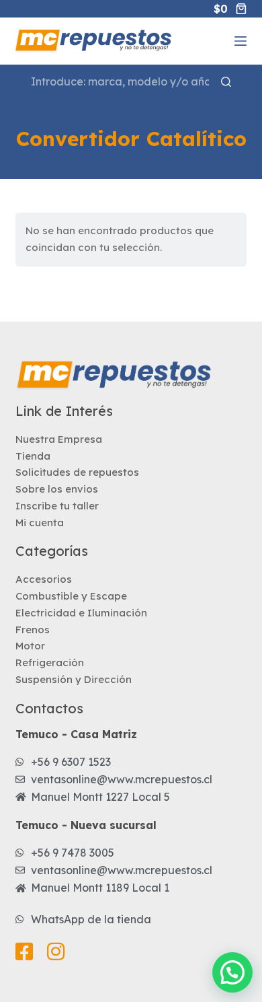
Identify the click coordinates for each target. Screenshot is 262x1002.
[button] (232, 972)
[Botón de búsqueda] (226, 82)
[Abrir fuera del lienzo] (240, 41)
